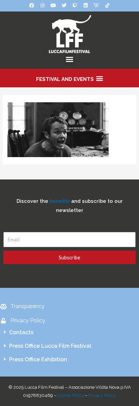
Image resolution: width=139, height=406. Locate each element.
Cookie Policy (70, 395)
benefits (60, 201)
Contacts (21, 332)
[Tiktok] (107, 5)
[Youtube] (53, 5)
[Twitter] (64, 5)
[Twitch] (75, 5)
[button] (69, 59)
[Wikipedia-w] (96, 5)
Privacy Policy (102, 395)
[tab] (69, 332)
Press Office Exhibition (38, 359)
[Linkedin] (85, 5)
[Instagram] (42, 5)
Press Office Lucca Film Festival (50, 346)
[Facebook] (31, 5)
